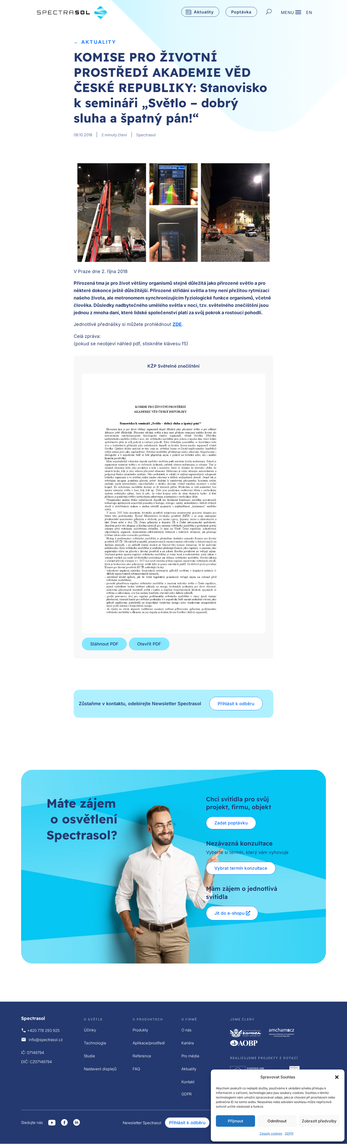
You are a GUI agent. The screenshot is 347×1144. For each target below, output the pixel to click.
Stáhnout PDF (104, 643)
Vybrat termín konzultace (240, 868)
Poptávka (241, 11)
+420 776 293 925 (43, 1030)
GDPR (289, 1133)
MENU (287, 13)
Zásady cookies (271, 1133)
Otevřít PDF (149, 643)
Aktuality (204, 11)
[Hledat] (269, 12)
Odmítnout (277, 1121)
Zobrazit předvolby (319, 1121)
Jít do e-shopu (229, 913)
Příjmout (235, 1121)
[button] (336, 1077)
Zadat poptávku (231, 822)
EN (309, 13)
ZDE (177, 324)
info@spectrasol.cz (46, 1039)
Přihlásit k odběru (236, 703)
